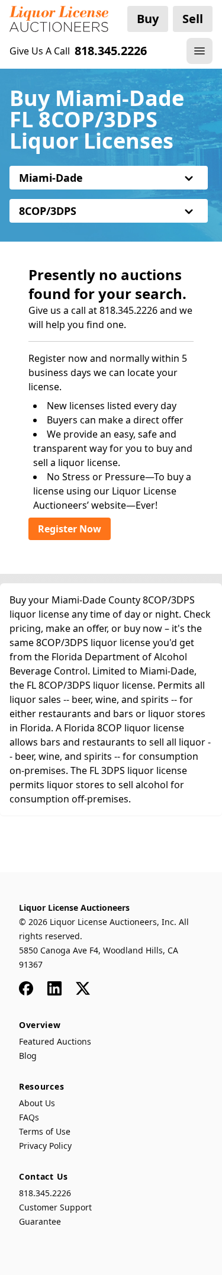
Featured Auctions (55, 1041)
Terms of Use (44, 1131)
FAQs (29, 1117)
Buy (148, 19)
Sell (192, 19)
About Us (37, 1103)
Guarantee (40, 1221)
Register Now (69, 528)
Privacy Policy (45, 1145)
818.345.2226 (45, 1193)
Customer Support (55, 1207)
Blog (28, 1055)
